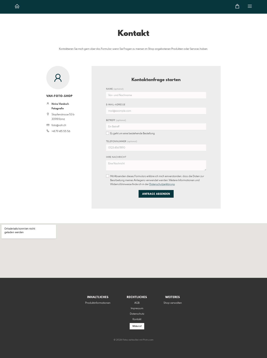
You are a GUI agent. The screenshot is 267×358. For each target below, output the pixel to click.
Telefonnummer (121, 141)
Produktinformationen (97, 303)
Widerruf (136, 326)
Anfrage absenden (156, 194)
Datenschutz (137, 314)
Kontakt (137, 319)
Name (115, 89)
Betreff (116, 120)
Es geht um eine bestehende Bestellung (132, 133)
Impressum (137, 308)
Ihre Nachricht (116, 157)
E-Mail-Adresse (115, 105)
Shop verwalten (172, 303)
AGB (136, 303)
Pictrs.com (148, 340)
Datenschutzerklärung (162, 184)
